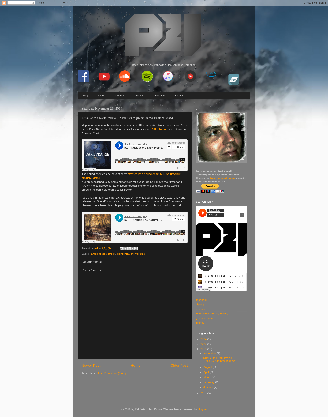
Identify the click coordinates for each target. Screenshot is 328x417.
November (210, 353)
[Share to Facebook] (132, 248)
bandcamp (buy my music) (212, 313)
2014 (203, 393)
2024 (203, 339)
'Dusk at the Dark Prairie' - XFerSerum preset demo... (220, 359)
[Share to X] (129, 248)
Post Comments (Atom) (112, 373)
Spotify (200, 304)
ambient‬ (96, 253)
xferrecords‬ (138, 253)
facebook (201, 300)
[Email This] (122, 248)
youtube (201, 309)
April (206, 372)
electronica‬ (123, 253)
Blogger (202, 409)
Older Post (179, 365)
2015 (203, 349)
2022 (203, 344)
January (208, 387)
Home (135, 365)
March (207, 377)
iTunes (200, 322)
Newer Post (90, 365)
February (209, 382)
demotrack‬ (108, 253)
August (208, 367)
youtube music (205, 318)
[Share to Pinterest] (136, 248)
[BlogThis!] (125, 248)
